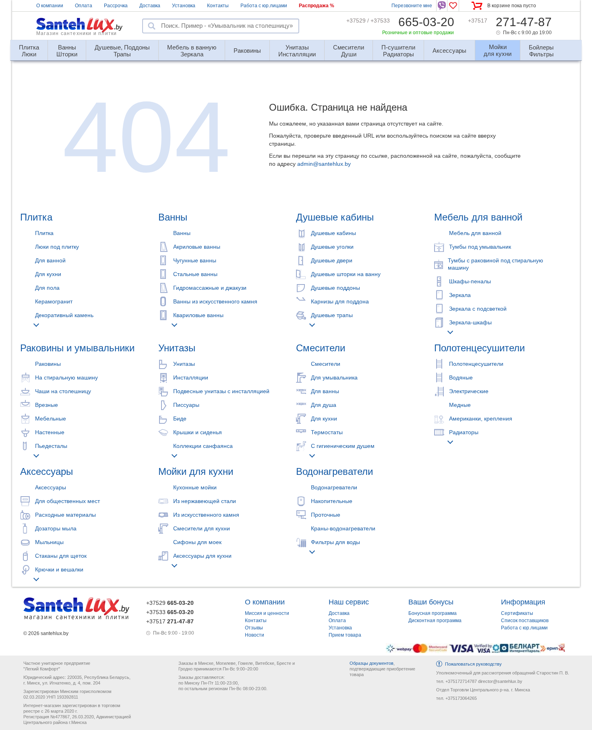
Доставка (149, 5)
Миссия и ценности (267, 613)
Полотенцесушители (479, 347)
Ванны (172, 217)
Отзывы (254, 628)
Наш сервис (349, 602)
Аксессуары (46, 471)
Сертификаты (517, 613)
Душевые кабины (335, 217)
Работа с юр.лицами (263, 5)
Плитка (36, 217)
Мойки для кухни (195, 471)
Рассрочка (116, 5)
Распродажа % (316, 5)
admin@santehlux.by (324, 164)
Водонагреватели (334, 471)
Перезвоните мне (411, 5)
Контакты (218, 5)
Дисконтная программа (435, 620)
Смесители (320, 347)
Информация (523, 602)
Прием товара (345, 635)
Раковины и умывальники (77, 347)
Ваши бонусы (430, 602)
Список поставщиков (525, 620)
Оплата (83, 5)
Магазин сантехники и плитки (76, 33)
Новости (254, 635)
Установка (183, 5)
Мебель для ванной (478, 217)
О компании (49, 5)
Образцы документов (371, 663)
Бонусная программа (432, 613)
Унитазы (176, 347)
